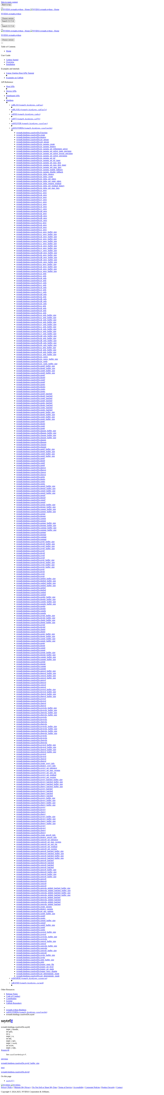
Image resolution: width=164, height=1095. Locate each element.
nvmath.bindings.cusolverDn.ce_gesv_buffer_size (36, 248)
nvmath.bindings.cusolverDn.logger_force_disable (36, 971)
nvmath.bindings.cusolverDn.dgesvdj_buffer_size (36, 872)
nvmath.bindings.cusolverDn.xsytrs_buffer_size (35, 955)
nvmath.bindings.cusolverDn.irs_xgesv (32, 357)
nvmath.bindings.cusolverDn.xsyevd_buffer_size (36, 932)
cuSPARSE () (29, 978)
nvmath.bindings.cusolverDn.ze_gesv (31, 197)
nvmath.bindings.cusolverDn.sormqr (31, 532)
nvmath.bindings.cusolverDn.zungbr (31, 613)
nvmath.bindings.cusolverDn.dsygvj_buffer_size (36, 819)
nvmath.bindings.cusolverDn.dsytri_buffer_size (35, 562)
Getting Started (12, 60)
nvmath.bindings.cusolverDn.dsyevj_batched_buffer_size (39, 782)
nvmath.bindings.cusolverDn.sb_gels (31, 310)
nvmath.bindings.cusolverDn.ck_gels (31, 287)
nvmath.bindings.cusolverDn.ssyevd (31, 699)
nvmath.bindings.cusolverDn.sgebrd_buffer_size (36, 578)
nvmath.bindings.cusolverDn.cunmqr (31, 537)
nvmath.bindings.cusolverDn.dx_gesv (31, 220)
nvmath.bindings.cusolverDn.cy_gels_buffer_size (36, 334)
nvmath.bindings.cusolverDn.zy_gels (31, 283)
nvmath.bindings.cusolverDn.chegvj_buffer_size (36, 821)
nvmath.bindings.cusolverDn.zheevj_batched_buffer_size (39, 786)
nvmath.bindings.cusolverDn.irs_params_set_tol (35, 158)
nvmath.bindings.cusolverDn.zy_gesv (31, 200)
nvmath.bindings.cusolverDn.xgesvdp (31, 948)
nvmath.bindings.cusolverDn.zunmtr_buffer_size (36, 659)
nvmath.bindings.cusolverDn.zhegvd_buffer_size (36, 752)
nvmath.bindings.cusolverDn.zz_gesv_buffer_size (36, 232)
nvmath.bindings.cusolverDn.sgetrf (30, 458)
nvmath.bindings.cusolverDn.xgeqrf (30, 923)
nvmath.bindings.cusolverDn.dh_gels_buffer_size (36, 341)
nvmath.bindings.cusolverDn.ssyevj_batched (34, 789)
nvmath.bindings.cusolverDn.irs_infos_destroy (35, 174)
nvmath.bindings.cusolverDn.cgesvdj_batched (35, 865)
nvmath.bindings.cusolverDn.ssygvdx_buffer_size (36, 726)
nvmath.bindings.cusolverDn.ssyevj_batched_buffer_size (39, 779)
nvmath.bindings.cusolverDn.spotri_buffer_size (35, 412)
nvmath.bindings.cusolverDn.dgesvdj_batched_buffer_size (40, 853)
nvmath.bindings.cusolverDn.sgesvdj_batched (35, 860)
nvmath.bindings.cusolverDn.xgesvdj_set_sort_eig (36, 844)
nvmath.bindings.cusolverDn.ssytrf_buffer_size (35, 542)
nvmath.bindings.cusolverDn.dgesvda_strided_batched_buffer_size (43, 890)
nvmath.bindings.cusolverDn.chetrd (30, 629)
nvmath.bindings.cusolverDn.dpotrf (30, 377)
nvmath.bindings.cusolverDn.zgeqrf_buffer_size (35, 493)
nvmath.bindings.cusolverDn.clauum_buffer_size (36, 435)
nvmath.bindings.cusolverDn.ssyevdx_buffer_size (36, 708)
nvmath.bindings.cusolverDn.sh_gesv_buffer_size (36, 267)
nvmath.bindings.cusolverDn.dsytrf (30, 553)
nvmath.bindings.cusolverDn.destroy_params (34, 909)
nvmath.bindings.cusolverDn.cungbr (31, 611)
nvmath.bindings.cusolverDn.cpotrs (30, 389)
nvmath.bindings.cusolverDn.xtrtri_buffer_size (35, 960)
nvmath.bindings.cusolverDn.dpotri (30, 424)
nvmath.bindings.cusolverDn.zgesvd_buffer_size (36, 678)
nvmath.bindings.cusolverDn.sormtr (30, 662)
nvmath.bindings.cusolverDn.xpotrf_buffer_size (35, 913)
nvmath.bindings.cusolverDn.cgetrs (30, 481)
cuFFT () (25, 119)
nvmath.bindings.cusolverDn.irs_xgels (31, 361)
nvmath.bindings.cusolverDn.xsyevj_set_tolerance (36, 768)
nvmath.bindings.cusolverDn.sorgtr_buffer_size (35, 634)
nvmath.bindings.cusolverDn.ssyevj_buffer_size (35, 798)
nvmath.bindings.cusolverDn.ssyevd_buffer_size (36, 689)
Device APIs (11, 91)
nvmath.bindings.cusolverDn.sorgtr (30, 643)
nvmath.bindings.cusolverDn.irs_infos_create (34, 176)
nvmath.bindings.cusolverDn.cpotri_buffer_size (35, 417)
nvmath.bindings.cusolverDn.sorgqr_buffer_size (35, 505)
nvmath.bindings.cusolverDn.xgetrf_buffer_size (35, 925)
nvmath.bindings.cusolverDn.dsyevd (31, 701)
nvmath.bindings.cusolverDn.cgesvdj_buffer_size (36, 874)
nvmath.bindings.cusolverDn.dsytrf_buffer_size (35, 544)
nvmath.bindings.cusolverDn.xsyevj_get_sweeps (36, 777)
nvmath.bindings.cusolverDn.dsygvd (31, 756)
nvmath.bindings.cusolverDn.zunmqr (31, 539)
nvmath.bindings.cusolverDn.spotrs (30, 384)
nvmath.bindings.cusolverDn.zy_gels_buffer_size (36, 324)
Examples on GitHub (14, 78)
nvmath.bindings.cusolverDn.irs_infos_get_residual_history (40, 186)
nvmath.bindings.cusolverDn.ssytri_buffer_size (35, 560)
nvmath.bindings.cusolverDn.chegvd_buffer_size (36, 749)
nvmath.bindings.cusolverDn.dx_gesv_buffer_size (36, 262)
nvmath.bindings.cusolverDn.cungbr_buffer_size (36, 602)
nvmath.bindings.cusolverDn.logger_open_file (35, 964)
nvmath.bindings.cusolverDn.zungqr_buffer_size (36, 511)
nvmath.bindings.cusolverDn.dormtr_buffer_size (36, 655)
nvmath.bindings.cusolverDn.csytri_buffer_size (35, 565)
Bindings (9, 100)
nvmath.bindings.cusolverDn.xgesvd (31, 944)
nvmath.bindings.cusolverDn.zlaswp (31, 475)
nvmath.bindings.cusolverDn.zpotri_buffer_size (35, 419)
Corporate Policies (92, 1087)
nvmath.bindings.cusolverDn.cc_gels (31, 285)
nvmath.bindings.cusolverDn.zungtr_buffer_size (35, 641)
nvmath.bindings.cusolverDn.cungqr (31, 518)
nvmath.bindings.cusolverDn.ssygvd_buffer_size (36, 745)
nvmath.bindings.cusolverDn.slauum (31, 440)
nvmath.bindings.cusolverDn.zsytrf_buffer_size (35, 548)
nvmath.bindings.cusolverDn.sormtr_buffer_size (35, 652)
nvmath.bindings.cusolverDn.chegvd (31, 759)
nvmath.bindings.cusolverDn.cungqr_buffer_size (36, 509)
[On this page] (2, 29)
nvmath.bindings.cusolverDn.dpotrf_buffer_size (35, 368)
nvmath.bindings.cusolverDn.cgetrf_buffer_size (35, 454)
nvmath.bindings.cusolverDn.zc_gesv (31, 193)
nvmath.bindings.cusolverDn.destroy (31, 137)
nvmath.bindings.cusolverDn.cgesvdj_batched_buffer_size (40, 856)
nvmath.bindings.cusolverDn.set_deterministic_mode (37, 974)
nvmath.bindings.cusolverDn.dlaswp (31, 470)
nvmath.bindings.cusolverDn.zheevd (31, 706)
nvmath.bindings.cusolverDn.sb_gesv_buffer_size (36, 269)
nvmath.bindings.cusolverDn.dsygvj (31, 828)
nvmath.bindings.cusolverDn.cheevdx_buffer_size (36, 712)
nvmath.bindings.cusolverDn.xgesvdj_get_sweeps (36, 849)
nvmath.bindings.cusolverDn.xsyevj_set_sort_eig (36, 773)
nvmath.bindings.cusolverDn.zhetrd (30, 632)
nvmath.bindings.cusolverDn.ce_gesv (31, 204)
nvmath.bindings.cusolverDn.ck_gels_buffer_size (36, 329)
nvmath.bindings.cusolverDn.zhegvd (31, 761)
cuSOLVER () (29, 123)
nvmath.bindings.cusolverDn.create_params (34, 907)
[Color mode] (2, 24)
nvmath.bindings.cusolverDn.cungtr (30, 648)
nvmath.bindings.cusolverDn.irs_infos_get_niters (36, 179)
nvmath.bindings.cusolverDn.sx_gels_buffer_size (36, 354)
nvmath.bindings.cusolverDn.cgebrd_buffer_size (36, 583)
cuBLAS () (27, 105)
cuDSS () (25, 114)
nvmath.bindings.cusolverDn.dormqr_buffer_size (36, 525)
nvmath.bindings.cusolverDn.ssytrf (30, 551)
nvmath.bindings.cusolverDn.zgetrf (30, 465)
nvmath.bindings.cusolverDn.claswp (31, 472)
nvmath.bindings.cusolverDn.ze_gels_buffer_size (36, 322)
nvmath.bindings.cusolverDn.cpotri (30, 426)
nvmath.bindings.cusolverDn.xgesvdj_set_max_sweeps (38, 842)
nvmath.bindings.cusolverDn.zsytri (30, 576)
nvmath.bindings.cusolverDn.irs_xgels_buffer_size (36, 364)
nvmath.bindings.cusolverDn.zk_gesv (31, 195)
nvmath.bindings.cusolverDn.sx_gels (31, 313)
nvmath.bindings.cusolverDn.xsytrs (30, 957)
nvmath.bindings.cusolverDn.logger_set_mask (35, 969)
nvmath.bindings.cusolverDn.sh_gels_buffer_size (36, 350)
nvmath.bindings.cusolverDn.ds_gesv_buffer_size (36, 255)
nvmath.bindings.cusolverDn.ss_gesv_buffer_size (36, 264)
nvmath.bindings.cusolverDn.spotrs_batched (34, 403)
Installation (10, 64)
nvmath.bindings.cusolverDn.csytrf (30, 555)
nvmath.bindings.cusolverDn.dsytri (30, 572)
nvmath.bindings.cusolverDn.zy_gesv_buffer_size (36, 241)
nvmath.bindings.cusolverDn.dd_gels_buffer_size (36, 336)
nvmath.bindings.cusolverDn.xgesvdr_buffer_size (36, 950)
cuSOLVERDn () (31, 128)
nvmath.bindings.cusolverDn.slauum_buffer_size (36, 431)
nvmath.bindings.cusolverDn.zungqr (31, 521)
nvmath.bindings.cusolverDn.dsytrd (30, 627)
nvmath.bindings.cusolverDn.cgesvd (31, 685)
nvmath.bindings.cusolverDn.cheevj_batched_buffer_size (39, 784)
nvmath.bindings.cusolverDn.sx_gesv (31, 230)
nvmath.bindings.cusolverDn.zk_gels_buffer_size (36, 320)
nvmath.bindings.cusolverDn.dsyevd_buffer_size (36, 692)
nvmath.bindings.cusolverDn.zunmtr (31, 669)
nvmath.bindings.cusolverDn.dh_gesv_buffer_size (36, 257)
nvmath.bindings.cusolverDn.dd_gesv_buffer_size (36, 253)
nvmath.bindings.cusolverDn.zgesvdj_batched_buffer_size (40, 858)
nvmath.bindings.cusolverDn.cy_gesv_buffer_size (36, 250)
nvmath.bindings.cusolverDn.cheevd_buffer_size (36, 694)
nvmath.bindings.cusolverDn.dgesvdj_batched (35, 863)
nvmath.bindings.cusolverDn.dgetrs (30, 479)
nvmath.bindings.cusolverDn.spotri (30, 421)
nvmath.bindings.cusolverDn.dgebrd (31, 590)
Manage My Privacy (22, 1087)
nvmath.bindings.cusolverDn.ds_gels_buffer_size (36, 338)
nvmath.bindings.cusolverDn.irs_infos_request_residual (38, 183)
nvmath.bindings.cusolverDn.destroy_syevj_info (36, 766)
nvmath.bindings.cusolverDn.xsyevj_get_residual (36, 775)
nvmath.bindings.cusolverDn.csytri (30, 574)
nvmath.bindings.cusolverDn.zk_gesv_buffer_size (36, 237)
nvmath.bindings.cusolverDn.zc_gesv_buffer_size (36, 234)
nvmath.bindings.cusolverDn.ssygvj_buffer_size (35, 816)
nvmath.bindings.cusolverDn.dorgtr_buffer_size (35, 636)
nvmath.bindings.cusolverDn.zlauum (31, 447)
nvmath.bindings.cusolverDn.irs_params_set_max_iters (38, 163)
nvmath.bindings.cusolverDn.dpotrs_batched (34, 405)
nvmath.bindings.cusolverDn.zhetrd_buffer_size (35, 622)
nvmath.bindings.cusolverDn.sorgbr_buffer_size (35, 597)
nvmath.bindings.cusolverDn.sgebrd (31, 588)
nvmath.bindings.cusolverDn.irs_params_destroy (36, 146)
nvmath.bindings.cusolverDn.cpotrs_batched (34, 408)
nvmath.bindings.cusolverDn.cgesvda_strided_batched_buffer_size (43, 893)
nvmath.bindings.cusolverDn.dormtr (31, 664)
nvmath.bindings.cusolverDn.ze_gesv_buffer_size (36, 239)
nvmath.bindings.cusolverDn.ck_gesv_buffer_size (36, 246)
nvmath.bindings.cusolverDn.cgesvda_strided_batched (38, 902)
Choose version (8, 18)
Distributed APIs (13, 96)
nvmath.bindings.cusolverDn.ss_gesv (31, 223)
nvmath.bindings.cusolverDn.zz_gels (31, 273)
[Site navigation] (2, 7)
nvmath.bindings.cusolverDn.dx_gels (31, 304)
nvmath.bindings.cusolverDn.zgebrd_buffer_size (36, 585)
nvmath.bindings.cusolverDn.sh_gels (31, 308)
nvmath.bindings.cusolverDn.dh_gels (31, 299)
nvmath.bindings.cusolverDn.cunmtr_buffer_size (36, 657)
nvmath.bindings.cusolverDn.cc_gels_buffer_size (36, 327)
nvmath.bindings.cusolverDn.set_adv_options (34, 911)
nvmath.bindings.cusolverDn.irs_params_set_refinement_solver (42, 149)
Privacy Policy (7, 1087)
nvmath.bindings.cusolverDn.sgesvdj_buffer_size (36, 870)
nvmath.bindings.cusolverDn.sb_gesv (31, 227)
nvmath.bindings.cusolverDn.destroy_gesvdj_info (36, 837)
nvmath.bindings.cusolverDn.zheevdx (31, 724)
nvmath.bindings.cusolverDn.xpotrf (30, 916)
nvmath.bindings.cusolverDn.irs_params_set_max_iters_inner (41, 165)
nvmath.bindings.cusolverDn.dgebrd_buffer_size (36, 581)
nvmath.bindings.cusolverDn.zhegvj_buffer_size (36, 823)
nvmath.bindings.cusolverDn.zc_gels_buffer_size (36, 317)
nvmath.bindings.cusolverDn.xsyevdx (31, 939)
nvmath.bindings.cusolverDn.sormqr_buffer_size (36, 523)
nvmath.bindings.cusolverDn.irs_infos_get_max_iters (37, 188)
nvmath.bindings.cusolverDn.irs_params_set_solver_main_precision (43, 151)
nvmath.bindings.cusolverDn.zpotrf (30, 382)
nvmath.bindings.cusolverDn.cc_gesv (31, 202)
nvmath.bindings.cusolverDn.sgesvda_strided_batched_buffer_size (43, 888)
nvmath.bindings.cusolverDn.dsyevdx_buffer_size (36, 710)
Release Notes (12, 994)
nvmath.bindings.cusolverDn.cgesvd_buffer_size (36, 676)
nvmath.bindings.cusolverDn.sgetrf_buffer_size (35, 449)
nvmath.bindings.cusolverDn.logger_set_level (34, 967)
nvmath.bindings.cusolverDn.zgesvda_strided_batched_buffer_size (43, 895)
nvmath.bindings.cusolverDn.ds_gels (31, 297)
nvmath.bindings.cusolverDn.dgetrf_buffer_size (35, 451)
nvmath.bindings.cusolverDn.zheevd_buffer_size (36, 696)
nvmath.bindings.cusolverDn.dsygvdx (31, 738)
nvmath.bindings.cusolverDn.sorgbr (30, 606)
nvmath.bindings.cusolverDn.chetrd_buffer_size (35, 620)
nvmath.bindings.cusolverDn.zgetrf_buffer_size (35, 456)
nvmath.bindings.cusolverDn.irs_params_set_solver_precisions (41, 156)
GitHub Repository (14, 1003)
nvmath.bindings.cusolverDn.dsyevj (30, 810)
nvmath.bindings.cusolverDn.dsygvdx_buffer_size (36, 729)
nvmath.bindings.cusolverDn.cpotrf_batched (34, 398)
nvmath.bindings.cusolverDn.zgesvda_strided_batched (38, 904)
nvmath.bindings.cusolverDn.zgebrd (31, 595)
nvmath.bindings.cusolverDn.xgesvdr (31, 953)
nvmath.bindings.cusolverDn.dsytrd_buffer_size (35, 618)
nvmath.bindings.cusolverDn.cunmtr (31, 666)
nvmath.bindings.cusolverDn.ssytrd (30, 625)
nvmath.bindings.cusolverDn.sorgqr (30, 514)
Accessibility (78, 1087)
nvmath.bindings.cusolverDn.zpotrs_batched (34, 410)
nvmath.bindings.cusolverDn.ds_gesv (31, 213)
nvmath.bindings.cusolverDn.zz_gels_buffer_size (36, 315)
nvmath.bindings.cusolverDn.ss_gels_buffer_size (36, 347)
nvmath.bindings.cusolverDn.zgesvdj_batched (35, 867)
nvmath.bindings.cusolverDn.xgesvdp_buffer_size (36, 946)
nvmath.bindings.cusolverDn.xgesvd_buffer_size (36, 941)
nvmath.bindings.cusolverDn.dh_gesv (31, 216)
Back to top (6, 5)
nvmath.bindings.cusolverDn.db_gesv (31, 218)
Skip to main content (9, 2)
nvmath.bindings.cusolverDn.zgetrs (30, 484)
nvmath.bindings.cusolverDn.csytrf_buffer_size (35, 546)
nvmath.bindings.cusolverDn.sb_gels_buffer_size (36, 352)
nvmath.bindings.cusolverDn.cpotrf (30, 380)
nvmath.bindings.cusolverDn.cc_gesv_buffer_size (36, 243)
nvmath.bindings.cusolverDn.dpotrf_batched (34, 396)
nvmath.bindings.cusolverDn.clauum (31, 444)
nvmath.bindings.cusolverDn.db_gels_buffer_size (36, 343)
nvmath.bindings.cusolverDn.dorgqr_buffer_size (36, 507)
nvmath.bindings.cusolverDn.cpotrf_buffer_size (35, 371)
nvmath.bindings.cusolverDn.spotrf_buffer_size (35, 366)
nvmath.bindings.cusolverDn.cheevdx (31, 722)
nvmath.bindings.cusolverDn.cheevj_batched (34, 793)
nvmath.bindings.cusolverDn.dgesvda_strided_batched (38, 900)
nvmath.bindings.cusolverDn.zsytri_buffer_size (35, 567)
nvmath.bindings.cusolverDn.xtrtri (30, 962)
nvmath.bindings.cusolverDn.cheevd (31, 703)
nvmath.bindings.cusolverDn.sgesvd (31, 680)
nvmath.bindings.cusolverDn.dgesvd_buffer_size (36, 673)
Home (8, 51)
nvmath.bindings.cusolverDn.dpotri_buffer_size (35, 414)
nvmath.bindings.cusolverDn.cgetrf (30, 463)
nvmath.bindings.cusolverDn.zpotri (30, 428)
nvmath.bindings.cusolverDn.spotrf (30, 375)
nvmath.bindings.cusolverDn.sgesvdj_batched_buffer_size (40, 851)
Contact (119, 1087)
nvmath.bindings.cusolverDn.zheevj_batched (34, 796)
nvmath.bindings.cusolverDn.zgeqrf (30, 502)
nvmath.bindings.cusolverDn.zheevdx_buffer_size (36, 715)
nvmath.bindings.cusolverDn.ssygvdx (31, 736)
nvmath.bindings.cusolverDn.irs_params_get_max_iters (38, 167)
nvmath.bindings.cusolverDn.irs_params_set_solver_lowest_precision (44, 153)
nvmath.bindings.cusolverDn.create (30, 135)
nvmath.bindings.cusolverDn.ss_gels (31, 306)
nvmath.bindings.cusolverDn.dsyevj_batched (34, 791)
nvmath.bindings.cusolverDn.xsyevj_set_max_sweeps (38, 770)
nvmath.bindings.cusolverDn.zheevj (30, 814)
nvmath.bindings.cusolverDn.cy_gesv (31, 209)
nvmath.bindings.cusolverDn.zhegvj (31, 833)
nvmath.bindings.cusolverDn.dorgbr (31, 609)
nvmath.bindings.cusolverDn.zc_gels (31, 276)
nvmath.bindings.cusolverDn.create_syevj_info (35, 763)
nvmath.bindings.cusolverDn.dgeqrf (30, 498)
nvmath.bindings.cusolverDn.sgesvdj (31, 879)
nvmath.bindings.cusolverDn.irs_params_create (35, 144)
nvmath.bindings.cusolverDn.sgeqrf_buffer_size (35, 486)
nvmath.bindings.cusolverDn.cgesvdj (31, 883)
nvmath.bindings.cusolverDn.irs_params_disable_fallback (39, 172)
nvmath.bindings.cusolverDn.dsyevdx (31, 719)
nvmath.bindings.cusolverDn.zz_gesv (31, 190)
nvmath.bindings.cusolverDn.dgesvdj (31, 881)
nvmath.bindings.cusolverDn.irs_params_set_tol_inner (38, 160)
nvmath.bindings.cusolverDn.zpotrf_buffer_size (35, 373)
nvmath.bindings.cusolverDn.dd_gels (31, 294)
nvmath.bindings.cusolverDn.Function (31, 133)
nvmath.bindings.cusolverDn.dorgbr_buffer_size (36, 599)
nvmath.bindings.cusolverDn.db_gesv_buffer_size (36, 260)
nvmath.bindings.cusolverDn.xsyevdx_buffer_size (36, 937)
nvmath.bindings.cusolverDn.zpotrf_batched (34, 401)
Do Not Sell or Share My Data (44, 1087)
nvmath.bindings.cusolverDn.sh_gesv (31, 225)
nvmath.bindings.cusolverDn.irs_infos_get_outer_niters (38, 181)
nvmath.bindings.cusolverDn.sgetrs (30, 477)
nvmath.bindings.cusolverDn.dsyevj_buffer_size (35, 800)
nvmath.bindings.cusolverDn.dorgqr (31, 516)
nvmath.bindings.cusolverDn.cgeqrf (30, 500)
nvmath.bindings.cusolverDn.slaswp (31, 468)
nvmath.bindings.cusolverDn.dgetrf (30, 461)
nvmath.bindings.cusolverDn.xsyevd (31, 934)
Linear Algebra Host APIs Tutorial (20, 73)
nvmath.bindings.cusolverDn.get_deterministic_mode (37, 976)
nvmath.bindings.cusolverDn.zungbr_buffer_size (36, 604)
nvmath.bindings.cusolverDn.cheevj (30, 812)
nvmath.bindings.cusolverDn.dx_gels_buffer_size (36, 345)
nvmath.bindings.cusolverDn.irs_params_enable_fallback (39, 170)
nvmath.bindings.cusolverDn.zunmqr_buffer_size (36, 530)
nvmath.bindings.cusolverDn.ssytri (30, 569)
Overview (10, 62)
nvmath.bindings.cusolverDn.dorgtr (30, 645)
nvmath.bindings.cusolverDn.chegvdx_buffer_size (36, 731)
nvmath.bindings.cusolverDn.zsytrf (30, 558)
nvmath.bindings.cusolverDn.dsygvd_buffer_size (36, 747)
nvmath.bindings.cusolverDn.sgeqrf (30, 495)
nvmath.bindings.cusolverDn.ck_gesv (31, 206)
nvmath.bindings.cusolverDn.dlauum (31, 442)
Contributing (11, 998)
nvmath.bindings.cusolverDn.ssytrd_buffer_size (35, 615)
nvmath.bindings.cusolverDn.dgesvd (31, 682)
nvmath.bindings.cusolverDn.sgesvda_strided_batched (38, 897)
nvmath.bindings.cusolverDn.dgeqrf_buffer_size (35, 488)
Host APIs (10, 86)
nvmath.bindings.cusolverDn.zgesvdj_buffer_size (36, 877)
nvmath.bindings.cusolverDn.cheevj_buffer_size (35, 803)
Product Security (108, 1087)
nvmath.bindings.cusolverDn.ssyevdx (31, 717)
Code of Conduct (13, 996)
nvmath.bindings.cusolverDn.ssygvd (31, 754)
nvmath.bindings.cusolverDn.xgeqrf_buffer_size (35, 920)
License (9, 1001)
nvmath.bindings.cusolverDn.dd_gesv (31, 211)
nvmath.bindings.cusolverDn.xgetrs (30, 930)
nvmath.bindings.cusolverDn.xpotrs (30, 918)
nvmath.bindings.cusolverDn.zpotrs (30, 391)
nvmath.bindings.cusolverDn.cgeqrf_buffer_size (35, 491)
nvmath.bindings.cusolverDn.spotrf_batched (34, 394)
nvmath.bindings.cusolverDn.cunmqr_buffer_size (36, 528)
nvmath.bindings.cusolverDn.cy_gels (31, 292)
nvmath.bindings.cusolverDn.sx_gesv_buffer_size (36, 271)
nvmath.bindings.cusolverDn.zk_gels (31, 278)
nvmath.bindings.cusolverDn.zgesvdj (31, 886)
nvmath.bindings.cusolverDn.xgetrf (30, 927)
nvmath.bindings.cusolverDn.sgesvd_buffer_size (36, 671)
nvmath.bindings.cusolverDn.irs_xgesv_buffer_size (37, 359)
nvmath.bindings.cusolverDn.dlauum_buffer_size (36, 433)
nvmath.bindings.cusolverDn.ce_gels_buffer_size (36, 331)
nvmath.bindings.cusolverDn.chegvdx (31, 740)
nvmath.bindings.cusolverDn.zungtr (30, 650)
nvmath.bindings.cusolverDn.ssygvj (30, 826)
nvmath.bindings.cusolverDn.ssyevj (30, 807)
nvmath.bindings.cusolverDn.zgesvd (31, 687)
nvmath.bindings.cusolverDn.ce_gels (31, 290)
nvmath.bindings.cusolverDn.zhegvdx (31, 743)
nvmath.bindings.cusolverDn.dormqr (31, 535)
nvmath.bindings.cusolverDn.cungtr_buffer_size (35, 639)
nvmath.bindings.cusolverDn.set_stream (32, 139)
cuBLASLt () (29, 109)
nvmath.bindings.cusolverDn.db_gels (31, 301)
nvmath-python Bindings (16, 1010)
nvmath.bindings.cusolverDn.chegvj (31, 830)
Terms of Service (65, 1087)
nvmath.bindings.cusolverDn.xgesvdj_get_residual (36, 846)
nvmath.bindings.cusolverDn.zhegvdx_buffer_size (36, 733)
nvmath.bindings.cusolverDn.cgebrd (31, 592)
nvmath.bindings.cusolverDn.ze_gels (31, 280)
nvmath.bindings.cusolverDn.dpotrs (30, 387)
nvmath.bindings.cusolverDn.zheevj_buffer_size (35, 805)
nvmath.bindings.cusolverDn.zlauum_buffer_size (36, 438)
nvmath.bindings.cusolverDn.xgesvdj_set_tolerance (37, 840)
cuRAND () (27, 983)
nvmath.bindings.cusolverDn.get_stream (32, 142)
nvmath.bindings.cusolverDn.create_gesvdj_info (35, 835)
